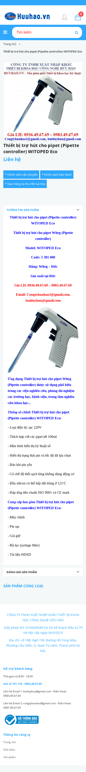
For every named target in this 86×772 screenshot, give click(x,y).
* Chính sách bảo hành (57, 175)
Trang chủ (9, 742)
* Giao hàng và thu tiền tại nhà (25, 184)
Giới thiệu (9, 749)
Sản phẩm (9, 757)
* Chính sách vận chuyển (21, 175)
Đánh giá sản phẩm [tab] (22, 572)
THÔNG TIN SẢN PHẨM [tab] (23, 210)
